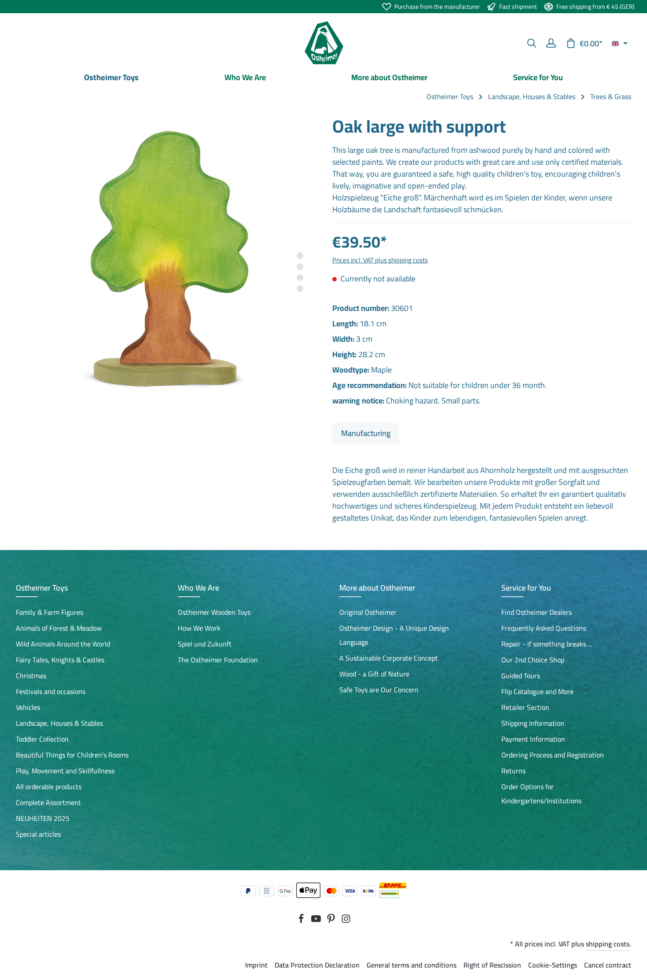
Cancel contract (607, 965)
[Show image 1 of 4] (300, 255)
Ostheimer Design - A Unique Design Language (394, 635)
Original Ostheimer (368, 612)
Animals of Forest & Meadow (59, 628)
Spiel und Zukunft (205, 643)
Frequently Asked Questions (543, 628)
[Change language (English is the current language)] (619, 43)
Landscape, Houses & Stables (59, 723)
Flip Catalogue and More (537, 691)
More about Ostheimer (377, 588)
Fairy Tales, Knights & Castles (60, 659)
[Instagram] (346, 920)
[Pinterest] (332, 920)
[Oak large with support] (165, 265)
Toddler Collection (42, 739)
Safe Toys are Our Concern (379, 689)
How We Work (199, 628)
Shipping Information (532, 723)
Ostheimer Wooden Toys (214, 612)
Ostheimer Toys (42, 588)
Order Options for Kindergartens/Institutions (541, 793)
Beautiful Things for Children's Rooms (72, 754)
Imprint (256, 965)
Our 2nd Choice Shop (532, 659)
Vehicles (28, 707)
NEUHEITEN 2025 (43, 818)
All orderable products (48, 786)
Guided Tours (520, 675)
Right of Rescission (492, 965)
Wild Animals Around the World (63, 643)
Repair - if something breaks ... (546, 643)
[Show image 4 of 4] (300, 288)
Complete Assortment (48, 802)
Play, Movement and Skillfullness (65, 770)
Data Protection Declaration (317, 965)
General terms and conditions (411, 965)
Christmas (31, 675)
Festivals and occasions (50, 691)
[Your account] (551, 43)
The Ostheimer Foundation (218, 659)
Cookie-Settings (552, 965)
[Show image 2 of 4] (300, 266)
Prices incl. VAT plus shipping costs (380, 260)
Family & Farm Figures (49, 612)
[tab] (365, 433)
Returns (513, 770)
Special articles (38, 834)
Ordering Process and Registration (552, 754)
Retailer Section (525, 707)
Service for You (526, 588)
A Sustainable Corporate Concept (388, 658)
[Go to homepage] (323, 43)
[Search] (531, 43)
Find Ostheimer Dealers (536, 612)
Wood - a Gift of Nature (374, 673)
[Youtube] (317, 920)
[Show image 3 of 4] (300, 277)
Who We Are (198, 588)
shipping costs (607, 943)
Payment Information (533, 739)
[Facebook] (302, 920)
